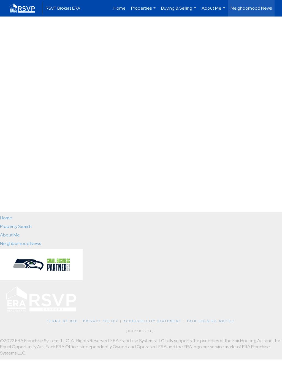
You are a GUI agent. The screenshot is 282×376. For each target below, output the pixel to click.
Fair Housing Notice (211, 321)
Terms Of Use (62, 321)
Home (119, 8)
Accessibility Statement (153, 321)
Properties (144, 11)
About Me (214, 11)
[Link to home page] (25, 8)
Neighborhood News (251, 8)
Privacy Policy (100, 321)
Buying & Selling (179, 11)
